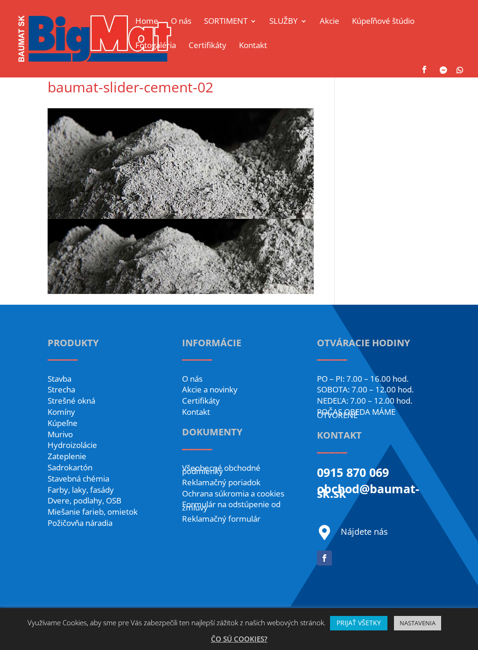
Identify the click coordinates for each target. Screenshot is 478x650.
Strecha (61, 389)
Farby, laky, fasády (81, 489)
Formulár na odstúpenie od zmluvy (231, 506)
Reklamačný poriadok (221, 482)
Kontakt (196, 411)
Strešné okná (71, 400)
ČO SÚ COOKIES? (239, 638)
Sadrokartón (70, 467)
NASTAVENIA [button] (418, 623)
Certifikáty (201, 400)
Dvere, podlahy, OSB (84, 500)
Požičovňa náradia (80, 522)
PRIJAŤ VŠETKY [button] (359, 622)
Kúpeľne (62, 423)
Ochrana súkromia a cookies (233, 493)
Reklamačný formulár (221, 518)
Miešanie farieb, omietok (93, 511)
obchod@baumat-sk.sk (368, 491)
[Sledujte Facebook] (324, 558)
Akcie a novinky (210, 389)
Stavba (59, 378)
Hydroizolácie (72, 445)
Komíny (61, 411)
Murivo (60, 434)
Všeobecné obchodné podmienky (221, 469)
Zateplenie (67, 456)
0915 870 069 (353, 472)
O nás (192, 378)
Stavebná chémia (78, 478)
